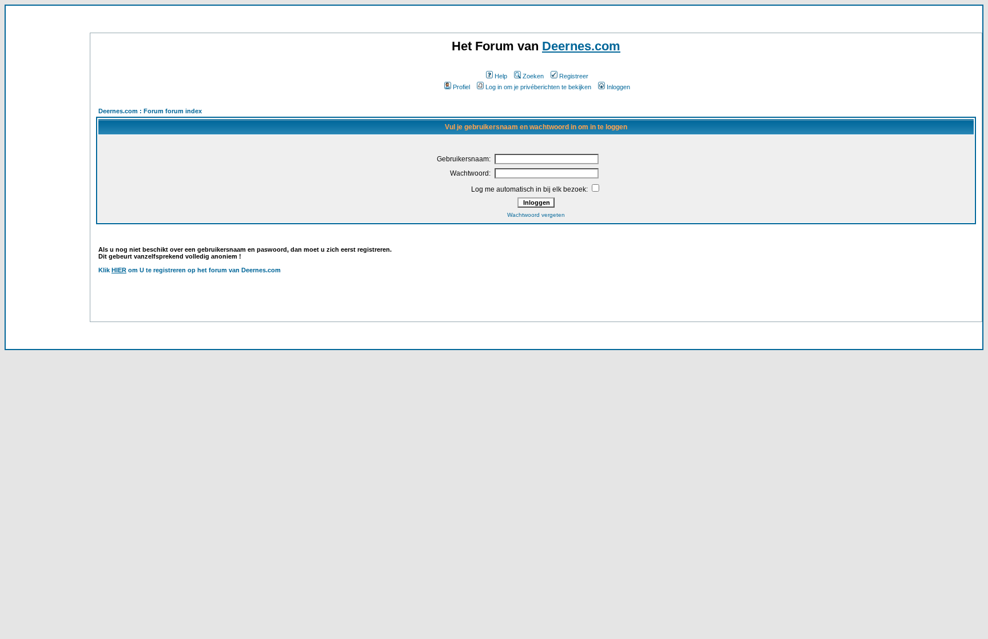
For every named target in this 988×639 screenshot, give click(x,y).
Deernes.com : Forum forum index (150, 111)
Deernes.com (581, 46)
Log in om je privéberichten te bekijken (538, 87)
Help (501, 76)
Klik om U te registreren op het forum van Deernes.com (189, 270)
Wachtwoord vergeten (536, 215)
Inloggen (618, 87)
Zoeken (533, 76)
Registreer (573, 76)
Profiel (461, 87)
